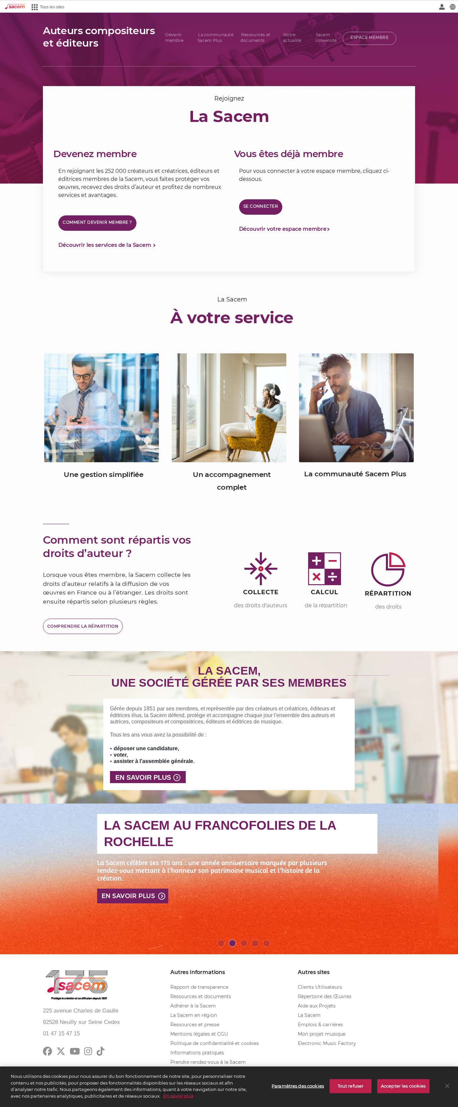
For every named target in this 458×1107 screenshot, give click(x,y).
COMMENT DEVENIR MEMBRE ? (97, 222)
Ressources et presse (194, 1025)
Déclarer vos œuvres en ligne (104, 399)
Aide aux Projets (317, 1006)
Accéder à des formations (225, 375)
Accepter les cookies (403, 1086)
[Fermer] (447, 1086)
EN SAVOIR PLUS (143, 777)
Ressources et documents (200, 996)
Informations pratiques (197, 1053)
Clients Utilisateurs (320, 987)
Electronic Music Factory (327, 1043)
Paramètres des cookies (298, 1086)
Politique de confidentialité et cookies (214, 1043)
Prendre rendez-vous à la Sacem (208, 1062)
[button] (34, 879)
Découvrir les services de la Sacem (105, 245)
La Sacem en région (193, 1015)
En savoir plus (128, 895)
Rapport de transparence (199, 987)
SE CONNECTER (260, 206)
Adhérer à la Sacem (193, 1006)
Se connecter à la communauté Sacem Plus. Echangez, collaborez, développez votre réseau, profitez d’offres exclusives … (362, 394)
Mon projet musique (321, 1034)
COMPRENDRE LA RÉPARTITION (82, 626)
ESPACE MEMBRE (369, 37)
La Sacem (309, 1015)
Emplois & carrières (320, 1025)
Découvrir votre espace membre (283, 229)
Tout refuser (351, 1086)
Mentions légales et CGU (199, 1034)
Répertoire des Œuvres (324, 996)
